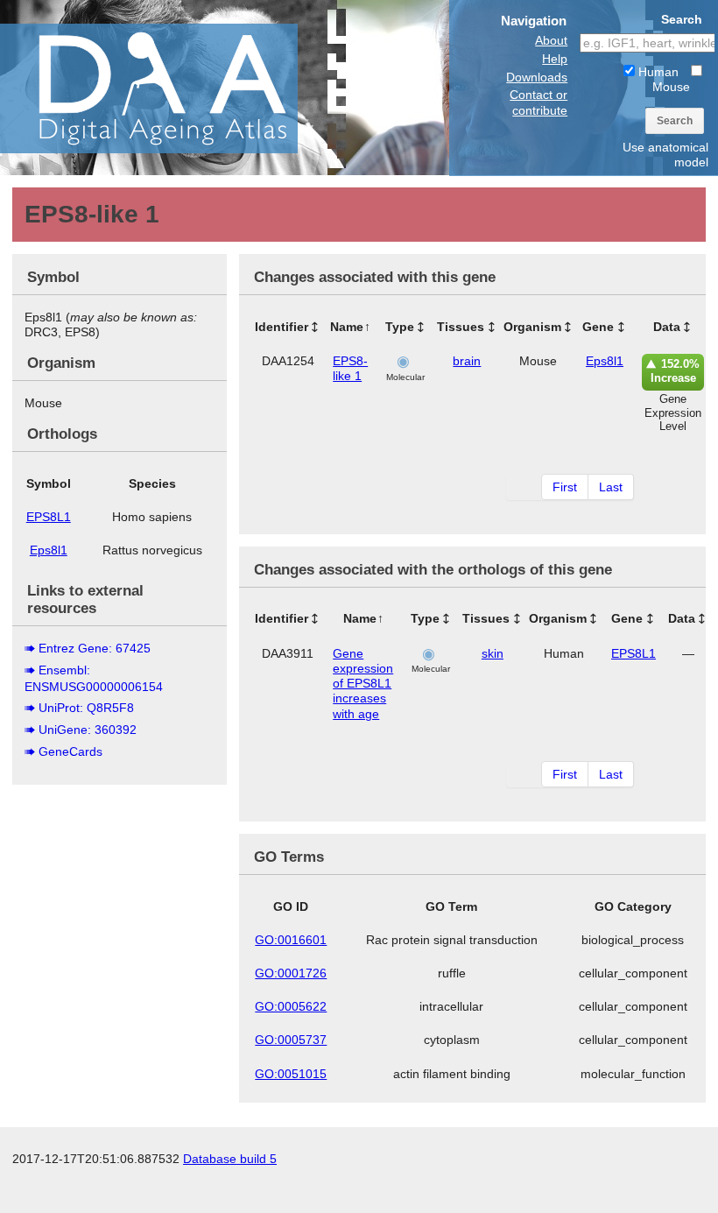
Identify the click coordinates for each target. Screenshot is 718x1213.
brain (467, 361)
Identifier (281, 327)
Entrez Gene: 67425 (95, 648)
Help (554, 59)
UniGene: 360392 (88, 730)
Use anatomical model (665, 154)
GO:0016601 (291, 940)
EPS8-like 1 (350, 368)
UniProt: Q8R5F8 (86, 708)
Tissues (460, 327)
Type (399, 327)
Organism (532, 327)
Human (657, 72)
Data (666, 327)
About (551, 40)
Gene (598, 327)
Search (675, 121)
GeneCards (70, 751)
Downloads (536, 77)
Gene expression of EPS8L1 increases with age (363, 683)
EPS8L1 (48, 517)
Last (611, 487)
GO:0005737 (291, 1040)
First (565, 487)
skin (492, 653)
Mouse (671, 87)
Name (346, 327)
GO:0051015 (291, 1074)
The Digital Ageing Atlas (175, 87)
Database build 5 (230, 1159)
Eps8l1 (48, 550)
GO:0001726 (291, 973)
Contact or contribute (538, 102)
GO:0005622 (291, 1006)
